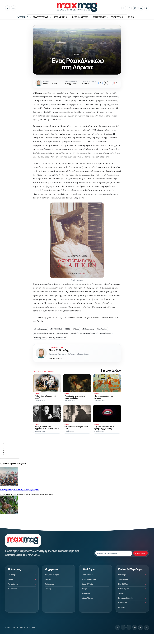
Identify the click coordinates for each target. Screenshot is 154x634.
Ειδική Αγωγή (123, 589)
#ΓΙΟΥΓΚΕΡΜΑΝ (56, 329)
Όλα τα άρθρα (55, 358)
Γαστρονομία (87, 575)
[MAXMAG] (77, 7)
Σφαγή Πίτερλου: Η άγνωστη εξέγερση (19, 489)
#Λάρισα (76, 329)
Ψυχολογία (86, 593)
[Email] (146, 8)
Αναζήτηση (140, 553)
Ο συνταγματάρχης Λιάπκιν (85, 317)
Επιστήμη (122, 575)
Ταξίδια (121, 593)
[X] (129, 8)
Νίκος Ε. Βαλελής (59, 350)
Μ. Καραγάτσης (43, 92)
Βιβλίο (76, 54)
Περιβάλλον (123, 584)
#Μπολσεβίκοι (102, 329)
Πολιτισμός (12, 575)
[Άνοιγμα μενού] (13, 7)
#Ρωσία (73, 333)
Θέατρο (48, 579)
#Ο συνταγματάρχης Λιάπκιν (44, 333)
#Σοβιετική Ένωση (105, 333)
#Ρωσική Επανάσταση (87, 333)
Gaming (48, 589)
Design (84, 589)
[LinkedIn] (141, 8)
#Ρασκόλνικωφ (62, 333)
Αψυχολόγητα (87, 598)
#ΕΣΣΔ (67, 329)
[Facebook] (123, 8)
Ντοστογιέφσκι (50, 100)
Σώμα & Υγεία (87, 584)
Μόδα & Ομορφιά (89, 579)
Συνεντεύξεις (13, 589)
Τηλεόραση (49, 584)
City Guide (122, 603)
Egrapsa (121, 607)
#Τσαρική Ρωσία (39, 338)
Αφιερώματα (13, 584)
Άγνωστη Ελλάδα (125, 598)
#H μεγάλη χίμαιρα (40, 329)
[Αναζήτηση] (7, 8)
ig (134, 627)
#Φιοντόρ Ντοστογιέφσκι (57, 338)
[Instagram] (135, 8)
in (111, 83)
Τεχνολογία (123, 579)
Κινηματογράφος (52, 575)
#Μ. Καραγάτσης (88, 329)
